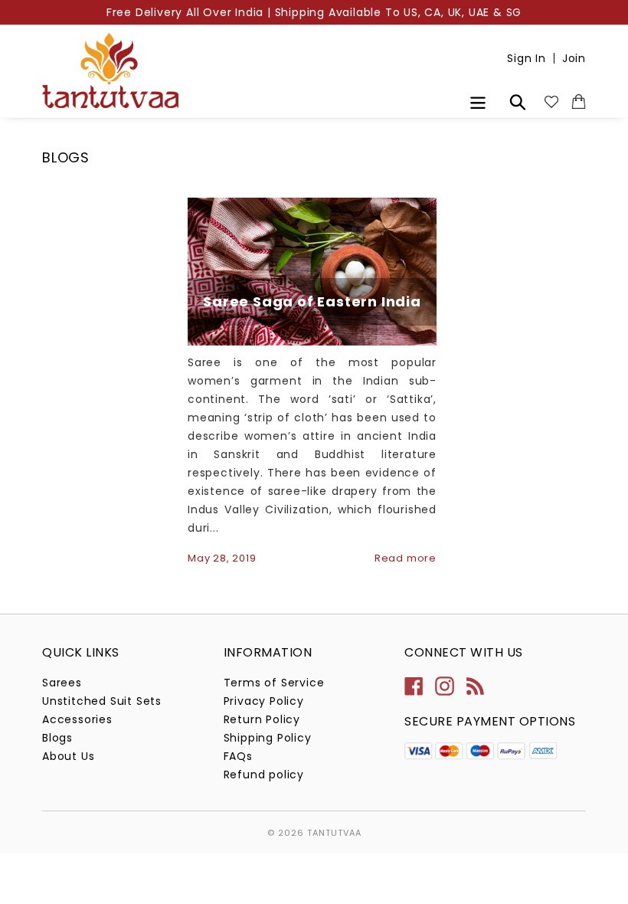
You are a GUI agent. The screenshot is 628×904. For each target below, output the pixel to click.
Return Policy (262, 719)
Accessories (77, 719)
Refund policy (264, 774)
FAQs (238, 756)
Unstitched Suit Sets (102, 701)
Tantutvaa (334, 833)
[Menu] (479, 100)
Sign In (526, 58)
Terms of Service (274, 682)
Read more (406, 558)
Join (574, 58)
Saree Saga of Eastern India (312, 301)
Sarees (62, 682)
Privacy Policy (264, 701)
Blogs (57, 737)
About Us (68, 756)
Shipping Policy (268, 737)
